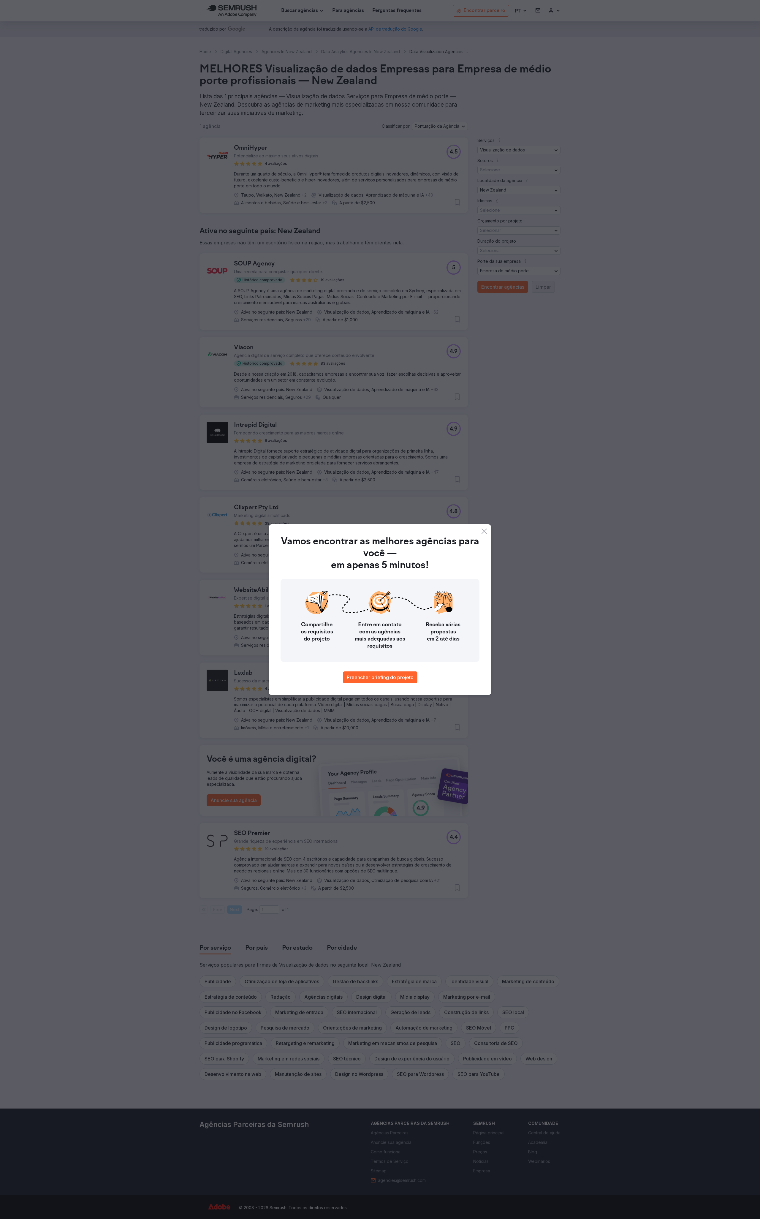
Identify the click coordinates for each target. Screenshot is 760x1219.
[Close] (484, 531)
